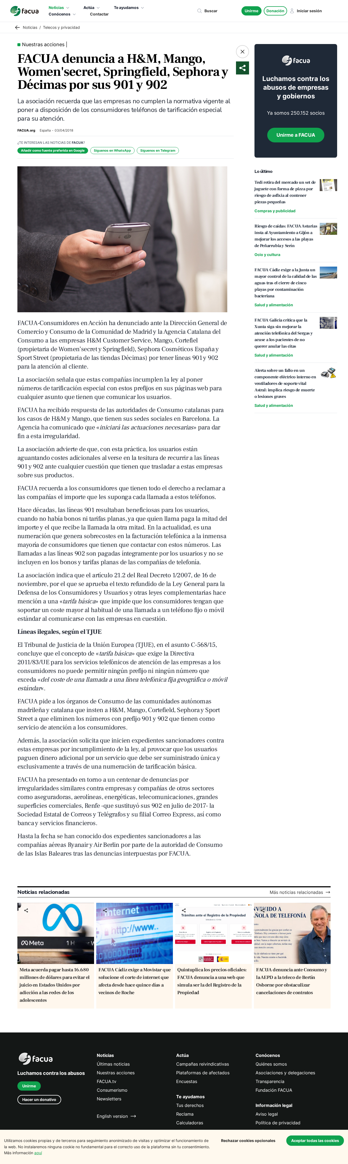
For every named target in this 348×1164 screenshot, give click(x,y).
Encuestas (186, 1081)
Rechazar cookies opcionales (248, 1140)
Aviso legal (267, 1114)
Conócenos (59, 14)
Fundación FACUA (274, 1090)
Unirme (251, 10)
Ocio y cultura (267, 254)
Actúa (88, 7)
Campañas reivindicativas (202, 1064)
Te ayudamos (126, 7)
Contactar (99, 14)
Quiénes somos (271, 1064)
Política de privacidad (278, 1122)
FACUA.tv (106, 1081)
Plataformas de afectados (202, 1072)
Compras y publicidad (275, 210)
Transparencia (270, 1081)
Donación (275, 10)
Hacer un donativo (39, 1099)
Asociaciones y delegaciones (285, 1072)
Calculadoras (189, 1122)
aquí (38, 1152)
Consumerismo (112, 1090)
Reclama (185, 1114)
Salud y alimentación (273, 304)
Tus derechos (190, 1105)
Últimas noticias (113, 1064)
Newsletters (109, 1098)
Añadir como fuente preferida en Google (53, 150)
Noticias (56, 7)
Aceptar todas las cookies (315, 1140)
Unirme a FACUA (295, 135)
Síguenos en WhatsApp (112, 150)
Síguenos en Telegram (157, 150)
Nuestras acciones (116, 1072)
